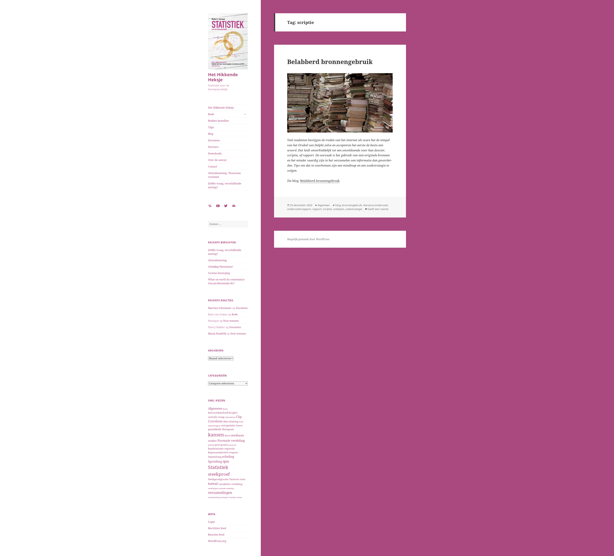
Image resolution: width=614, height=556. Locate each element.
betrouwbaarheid (218, 412)
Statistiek (218, 467)
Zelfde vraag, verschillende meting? (224, 185)
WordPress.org (217, 541)
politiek (211, 445)
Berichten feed (217, 528)
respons (233, 452)
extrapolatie (228, 425)
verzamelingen (220, 492)
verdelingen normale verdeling (221, 488)
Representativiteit (218, 452)
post (217, 444)
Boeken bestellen (218, 120)
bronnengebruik (352, 205)
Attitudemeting (217, 260)
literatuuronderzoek (375, 205)
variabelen (224, 484)
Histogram (228, 429)
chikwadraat (230, 417)
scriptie (327, 209)
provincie (232, 445)
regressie (229, 448)
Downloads (215, 153)
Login (211, 522)
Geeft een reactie (378, 209)
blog (338, 205)
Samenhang (214, 456)
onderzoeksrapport (299, 209)
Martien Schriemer (220, 308)
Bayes (225, 409)
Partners (213, 147)
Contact (212, 166)
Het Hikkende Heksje (223, 77)
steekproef (219, 474)
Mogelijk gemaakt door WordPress (308, 239)
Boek (211, 114)
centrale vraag (216, 417)
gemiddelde (214, 429)
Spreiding (215, 461)
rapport (317, 209)
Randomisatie (216, 448)
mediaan (237, 435)
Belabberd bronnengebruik (330, 61)
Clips (211, 127)
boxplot (233, 412)
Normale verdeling (231, 440)
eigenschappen (214, 426)
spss (226, 461)
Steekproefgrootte (218, 479)
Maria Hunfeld (217, 333)
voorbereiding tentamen (218, 497)
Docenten (214, 140)
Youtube (232, 497)
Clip (239, 417)
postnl (224, 444)
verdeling (236, 484)
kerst (227, 435)
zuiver (239, 497)
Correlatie (215, 421)
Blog (210, 134)
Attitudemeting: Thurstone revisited (224, 175)
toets (242, 479)
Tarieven (234, 479)
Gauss (239, 425)
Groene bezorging (219, 273)
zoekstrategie (354, 209)
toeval (213, 483)
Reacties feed (216, 534)
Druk (241, 422)
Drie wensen (231, 321)
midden (212, 440)
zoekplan (338, 209)
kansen (216, 434)
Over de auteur (217, 160)
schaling (228, 456)
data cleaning (230, 421)
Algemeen (215, 408)
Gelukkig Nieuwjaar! (220, 266)
